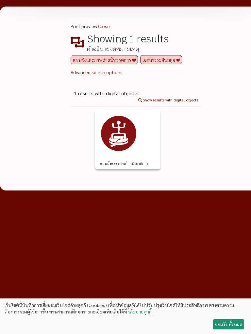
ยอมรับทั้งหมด (228, 324)
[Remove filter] (134, 59)
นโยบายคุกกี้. (140, 311)
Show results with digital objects (170, 99)
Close (104, 26)
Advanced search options (97, 72)
